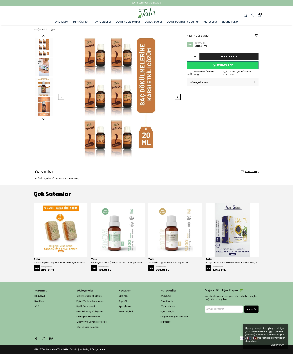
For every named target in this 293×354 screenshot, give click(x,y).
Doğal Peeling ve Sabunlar (174, 316)
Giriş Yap (123, 295)
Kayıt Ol (123, 301)
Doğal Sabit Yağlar (128, 21)
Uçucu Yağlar (153, 21)
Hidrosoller (210, 21)
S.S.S (36, 306)
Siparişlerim (125, 306)
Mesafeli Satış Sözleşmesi (89, 311)
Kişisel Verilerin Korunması (89, 301)
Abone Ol (251, 309)
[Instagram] (43, 338)
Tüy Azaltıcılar (102, 21)
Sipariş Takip (230, 21)
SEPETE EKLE (229, 56)
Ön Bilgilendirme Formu (88, 316)
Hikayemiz (39, 295)
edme (102, 349)
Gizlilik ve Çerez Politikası (89, 295)
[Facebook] (36, 338)
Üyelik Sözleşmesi (85, 306)
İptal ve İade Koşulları (87, 327)
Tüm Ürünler (81, 21)
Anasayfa (61, 21)
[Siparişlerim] (252, 15)
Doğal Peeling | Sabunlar (183, 21)
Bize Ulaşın (39, 301)
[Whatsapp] (51, 338)
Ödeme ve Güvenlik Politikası (91, 321)
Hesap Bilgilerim (127, 311)
